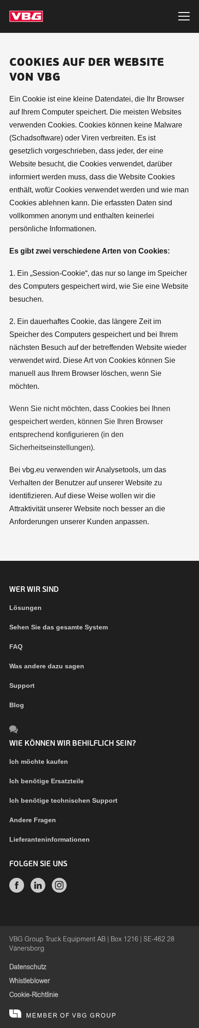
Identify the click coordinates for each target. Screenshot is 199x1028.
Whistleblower (29, 981)
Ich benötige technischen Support (63, 800)
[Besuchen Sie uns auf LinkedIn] (38, 890)
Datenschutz (27, 967)
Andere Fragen (32, 820)
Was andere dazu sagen (46, 666)
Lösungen (25, 607)
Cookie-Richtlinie (33, 995)
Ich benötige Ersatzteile (46, 781)
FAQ (16, 646)
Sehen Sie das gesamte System (58, 627)
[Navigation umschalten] (184, 17)
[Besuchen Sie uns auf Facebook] (16, 890)
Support (22, 685)
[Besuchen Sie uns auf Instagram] (59, 890)
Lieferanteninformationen (49, 839)
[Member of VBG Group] (62, 1014)
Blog (16, 705)
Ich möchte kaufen (38, 761)
